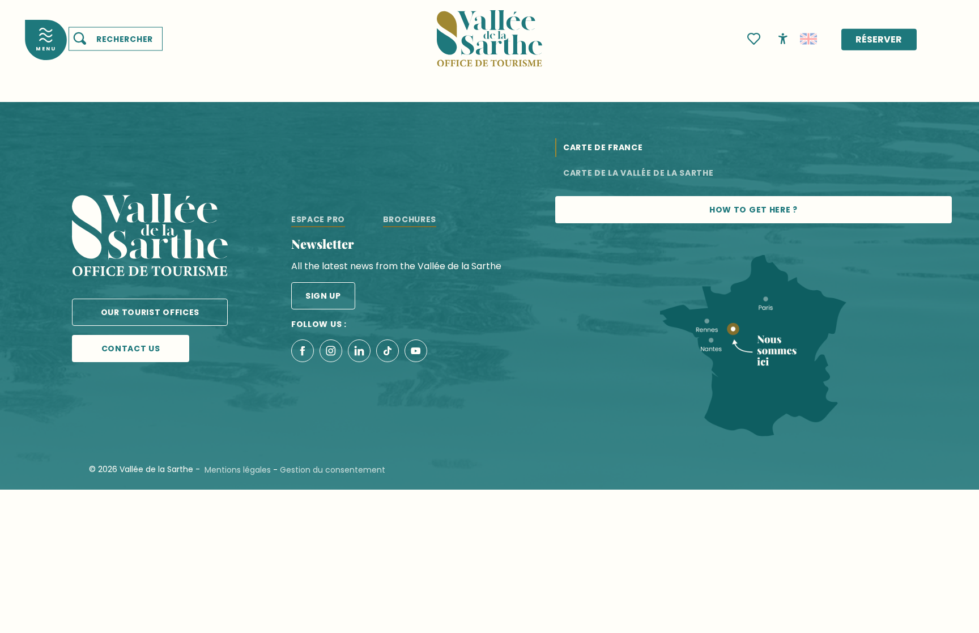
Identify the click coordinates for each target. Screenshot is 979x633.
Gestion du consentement (332, 469)
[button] (115, 39)
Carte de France (603, 147)
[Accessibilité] (783, 38)
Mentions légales (238, 469)
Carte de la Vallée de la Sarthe (638, 173)
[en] (808, 39)
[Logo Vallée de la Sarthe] (150, 237)
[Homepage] (489, 31)
